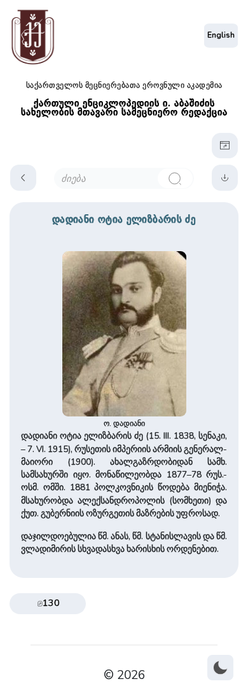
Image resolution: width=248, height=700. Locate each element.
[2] (175, 178)
